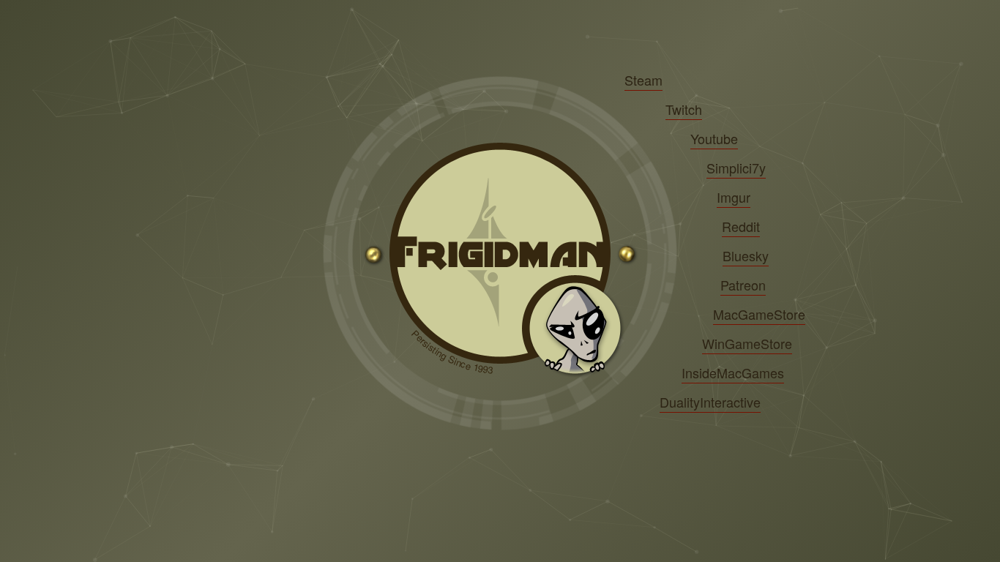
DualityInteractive (710, 401)
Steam (643, 79)
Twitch (683, 109)
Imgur (733, 196)
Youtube (714, 138)
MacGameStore (759, 313)
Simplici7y (736, 167)
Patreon (743, 284)
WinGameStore (747, 343)
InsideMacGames (733, 372)
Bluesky (746, 255)
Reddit (741, 226)
